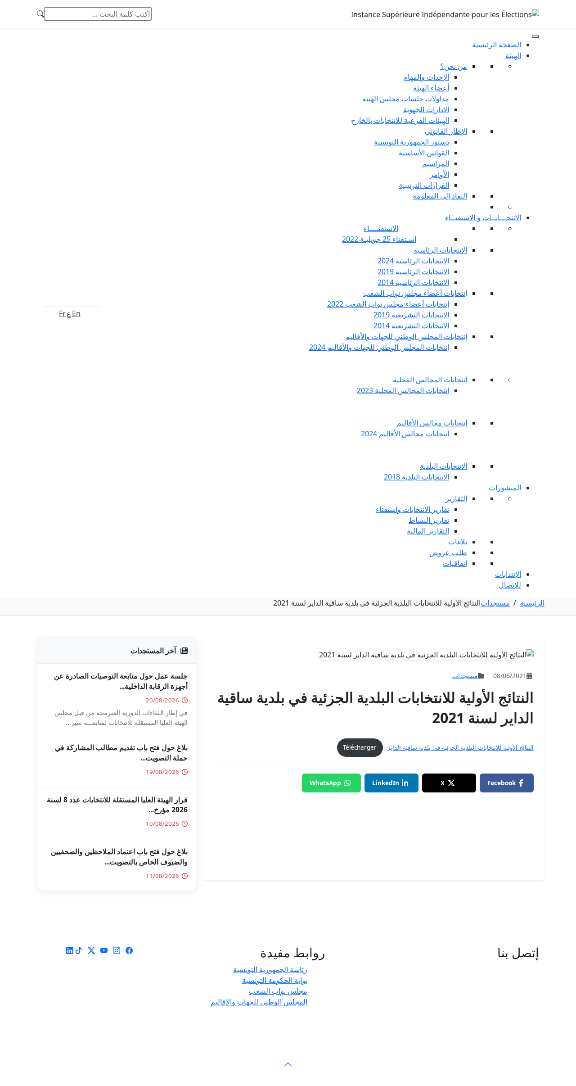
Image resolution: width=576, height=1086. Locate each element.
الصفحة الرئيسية (496, 45)
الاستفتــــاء (381, 228)
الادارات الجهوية (426, 109)
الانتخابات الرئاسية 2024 (413, 261)
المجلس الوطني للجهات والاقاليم (259, 1002)
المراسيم (435, 163)
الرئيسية (532, 603)
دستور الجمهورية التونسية (411, 142)
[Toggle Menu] (535, 36)
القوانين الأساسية (424, 153)
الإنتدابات (508, 574)
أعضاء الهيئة (431, 88)
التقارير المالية (428, 531)
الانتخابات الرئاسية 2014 (413, 282)
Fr (62, 313)
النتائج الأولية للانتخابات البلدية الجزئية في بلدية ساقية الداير (460, 747)
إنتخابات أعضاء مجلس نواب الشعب (415, 293)
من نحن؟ (453, 66)
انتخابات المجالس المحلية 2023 (403, 390)
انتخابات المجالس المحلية (430, 380)
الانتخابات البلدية (443, 466)
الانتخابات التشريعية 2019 (411, 315)
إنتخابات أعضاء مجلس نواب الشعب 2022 (388, 304)
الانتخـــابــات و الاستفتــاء (483, 217)
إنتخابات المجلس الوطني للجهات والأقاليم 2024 (379, 347)
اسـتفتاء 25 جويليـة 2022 (379, 239)
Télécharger (360, 747)
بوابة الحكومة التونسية (274, 980)
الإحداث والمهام (426, 77)
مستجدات (495, 603)
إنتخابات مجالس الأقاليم (432, 423)
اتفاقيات (455, 563)
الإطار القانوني (446, 131)
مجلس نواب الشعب (278, 991)
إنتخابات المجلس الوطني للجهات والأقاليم (406, 336)
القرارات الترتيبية (424, 185)
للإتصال (510, 585)
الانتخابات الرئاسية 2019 (413, 271)
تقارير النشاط (429, 520)
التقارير (456, 498)
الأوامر (439, 174)
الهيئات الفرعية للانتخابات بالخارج (400, 120)
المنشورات (505, 488)
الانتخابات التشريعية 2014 (411, 325)
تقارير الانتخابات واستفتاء (412, 509)
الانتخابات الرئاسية (440, 250)
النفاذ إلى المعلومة (440, 196)
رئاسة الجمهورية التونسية (270, 969)
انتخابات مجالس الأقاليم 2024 (405, 434)
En (76, 313)
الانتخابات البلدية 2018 (416, 477)
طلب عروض (448, 552)
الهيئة (513, 55)
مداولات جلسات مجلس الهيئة (405, 99)
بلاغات (457, 542)
